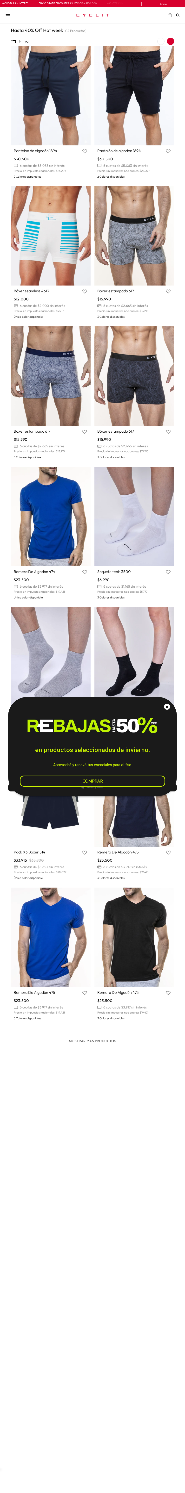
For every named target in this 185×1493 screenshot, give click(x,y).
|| (171, 41)
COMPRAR (92, 781)
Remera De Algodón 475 (118, 852)
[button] (179, 15)
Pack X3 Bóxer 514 (29, 852)
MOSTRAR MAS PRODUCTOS (92, 1041)
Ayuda (163, 4)
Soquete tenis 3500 (114, 571)
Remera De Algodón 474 (34, 571)
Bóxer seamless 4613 (31, 290)
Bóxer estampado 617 (115, 290)
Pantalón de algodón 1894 (35, 150)
